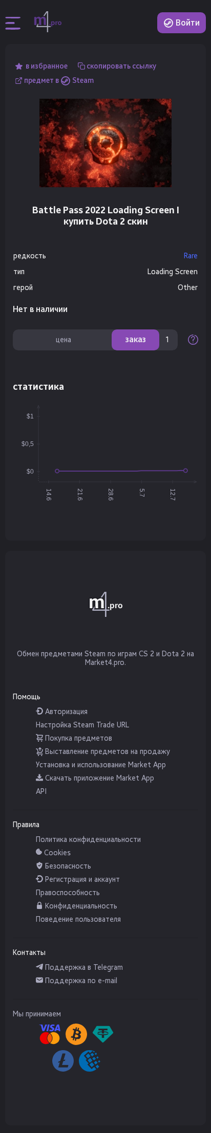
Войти (187, 23)
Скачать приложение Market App (98, 778)
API (41, 791)
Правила (26, 824)
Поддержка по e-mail (80, 980)
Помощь (26, 697)
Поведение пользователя (78, 919)
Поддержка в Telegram (83, 967)
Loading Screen (172, 272)
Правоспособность (68, 892)
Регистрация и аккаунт (81, 879)
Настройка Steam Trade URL (82, 725)
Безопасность (67, 866)
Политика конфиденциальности (88, 839)
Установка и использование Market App (101, 765)
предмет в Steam (59, 80)
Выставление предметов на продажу (106, 751)
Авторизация (65, 711)
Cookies (56, 853)
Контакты (29, 952)
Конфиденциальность (80, 906)
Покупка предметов (77, 738)
